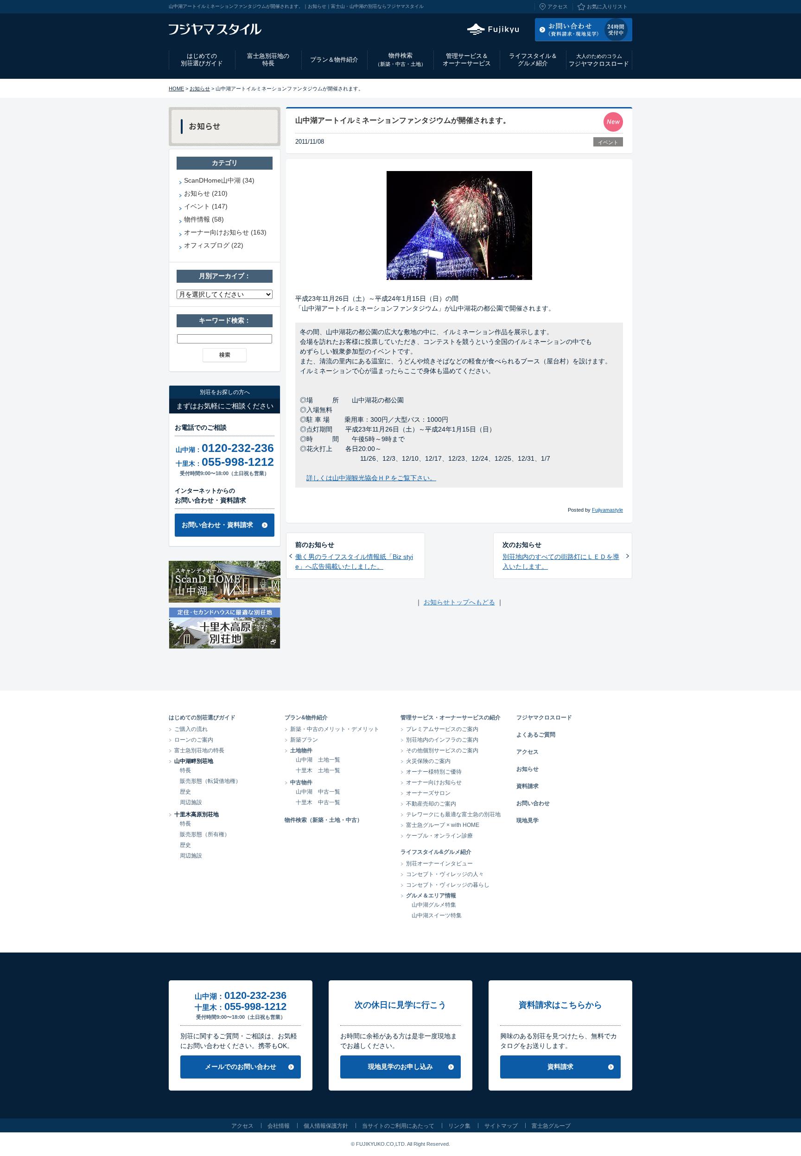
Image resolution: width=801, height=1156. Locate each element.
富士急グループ (551, 1126)
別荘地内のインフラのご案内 (442, 740)
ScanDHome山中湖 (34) (219, 180)
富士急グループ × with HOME (442, 825)
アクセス (557, 6)
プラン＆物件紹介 (334, 59)
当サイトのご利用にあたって (398, 1126)
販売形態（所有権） (205, 834)
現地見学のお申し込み (400, 1066)
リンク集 (459, 1126)
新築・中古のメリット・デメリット (334, 729)
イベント (608, 142)
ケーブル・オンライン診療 (439, 835)
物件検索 (400, 59)
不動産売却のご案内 (431, 803)
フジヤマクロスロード (599, 60)
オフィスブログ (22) (213, 245)
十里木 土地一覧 (318, 770)
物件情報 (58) (204, 219)
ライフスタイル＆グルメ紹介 (533, 59)
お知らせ (200, 88)
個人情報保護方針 (326, 1126)
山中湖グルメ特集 (434, 905)
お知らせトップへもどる (459, 602)
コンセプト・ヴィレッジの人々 (445, 874)
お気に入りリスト (607, 6)
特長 (185, 770)
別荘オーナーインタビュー (439, 863)
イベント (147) (206, 206)
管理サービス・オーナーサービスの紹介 (450, 717)
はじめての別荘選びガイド (202, 59)
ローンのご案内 (193, 740)
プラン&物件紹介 (306, 717)
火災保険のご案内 (428, 761)
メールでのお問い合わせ (240, 1066)
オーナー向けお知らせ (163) (225, 232)
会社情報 (278, 1126)
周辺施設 (191, 802)
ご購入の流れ (191, 729)
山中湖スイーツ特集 (437, 915)
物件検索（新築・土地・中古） (323, 820)
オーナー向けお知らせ (434, 782)
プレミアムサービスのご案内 (442, 729)
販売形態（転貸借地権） (210, 781)
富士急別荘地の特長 (268, 59)
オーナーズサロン (428, 793)
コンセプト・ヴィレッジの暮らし (448, 885)
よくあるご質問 (535, 734)
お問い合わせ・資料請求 (217, 524)
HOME (176, 88)
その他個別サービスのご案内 (442, 750)
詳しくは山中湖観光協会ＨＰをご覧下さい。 (371, 478)
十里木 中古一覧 (318, 802)
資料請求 (527, 786)
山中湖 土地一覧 (318, 759)
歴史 (185, 791)
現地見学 (527, 820)
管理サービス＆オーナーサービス (467, 59)
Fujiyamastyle (607, 510)
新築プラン (304, 740)
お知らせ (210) (206, 193)
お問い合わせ (533, 803)
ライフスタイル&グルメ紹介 (435, 852)
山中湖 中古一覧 (318, 791)
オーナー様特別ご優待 (434, 772)
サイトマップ (501, 1126)
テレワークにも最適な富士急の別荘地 (453, 814)
